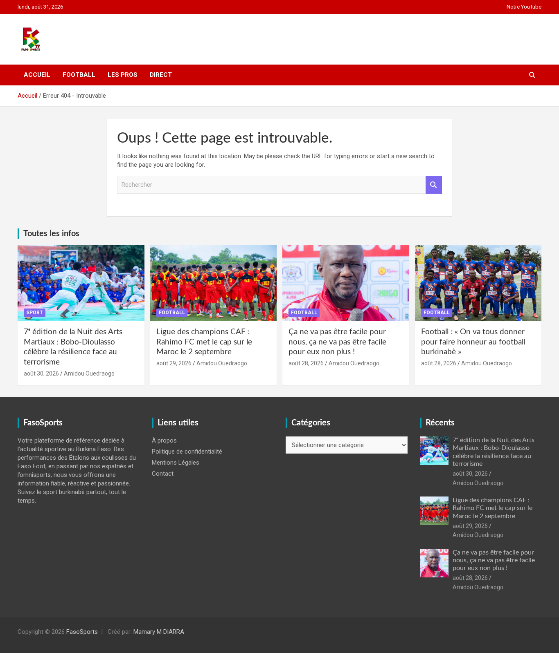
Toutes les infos (51, 234)
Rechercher (434, 185)
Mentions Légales (175, 462)
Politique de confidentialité (187, 451)
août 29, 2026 (174, 363)
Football (79, 74)
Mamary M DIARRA (158, 631)
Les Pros (122, 74)
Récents (440, 423)
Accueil (37, 74)
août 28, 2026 (306, 363)
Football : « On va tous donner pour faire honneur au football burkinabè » (473, 342)
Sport (34, 312)
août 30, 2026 (41, 373)
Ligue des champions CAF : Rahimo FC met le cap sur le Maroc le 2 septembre (204, 342)
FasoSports (82, 631)
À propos (164, 440)
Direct (161, 74)
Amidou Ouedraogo (89, 373)
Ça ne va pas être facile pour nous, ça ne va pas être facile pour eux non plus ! (337, 342)
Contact (163, 473)
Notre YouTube (524, 7)
